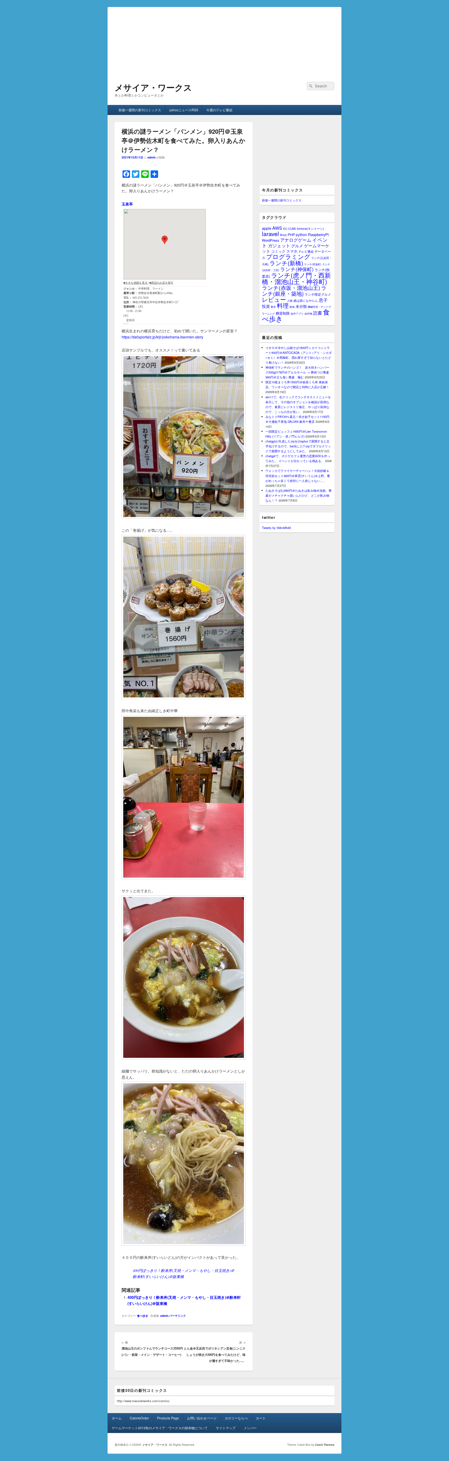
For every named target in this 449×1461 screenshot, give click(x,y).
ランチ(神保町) (297, 269)
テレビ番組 (306, 251)
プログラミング (288, 256)
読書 (317, 312)
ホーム (117, 1418)
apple (266, 228)
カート (261, 1418)
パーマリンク (177, 1316)
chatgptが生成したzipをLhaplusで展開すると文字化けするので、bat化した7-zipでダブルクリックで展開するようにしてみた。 (298, 446)
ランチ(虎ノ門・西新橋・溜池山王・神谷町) (296, 278)
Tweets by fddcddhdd (276, 527)
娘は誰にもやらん (305, 300)
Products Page (168, 1418)
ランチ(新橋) (286, 262)
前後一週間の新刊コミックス (140, 110)
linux (283, 234)
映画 (292, 307)
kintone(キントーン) (310, 228)
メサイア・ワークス (153, 87)
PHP (291, 234)
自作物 (308, 313)
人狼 (290, 300)
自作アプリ (297, 313)
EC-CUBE (289, 228)
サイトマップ (225, 1427)
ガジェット (279, 245)
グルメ (297, 245)
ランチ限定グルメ (318, 294)
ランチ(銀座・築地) (294, 290)
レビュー (274, 299)
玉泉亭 (127, 204)
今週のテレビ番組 (219, 110)
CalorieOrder (139, 1418)
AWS (277, 228)
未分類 (301, 306)
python (301, 234)
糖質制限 (283, 313)
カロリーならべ (236, 1418)
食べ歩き (142, 1316)
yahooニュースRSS (183, 110)
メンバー (250, 1427)
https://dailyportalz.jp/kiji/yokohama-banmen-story (162, 337)
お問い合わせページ (202, 1418)
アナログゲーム (295, 240)
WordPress (270, 240)
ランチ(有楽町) (312, 264)
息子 (323, 300)
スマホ (291, 251)
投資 (266, 306)
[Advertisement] (224, 39)
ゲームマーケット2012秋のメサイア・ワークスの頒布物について (160, 1427)
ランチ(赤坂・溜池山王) (291, 287)
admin (151, 157)
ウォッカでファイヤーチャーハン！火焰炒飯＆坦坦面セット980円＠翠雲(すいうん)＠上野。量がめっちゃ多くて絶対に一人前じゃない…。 (297, 475)
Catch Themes (324, 1445)
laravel (270, 233)
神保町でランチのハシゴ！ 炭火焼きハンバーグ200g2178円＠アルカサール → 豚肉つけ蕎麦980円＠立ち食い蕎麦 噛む (297, 372)
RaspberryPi (318, 234)
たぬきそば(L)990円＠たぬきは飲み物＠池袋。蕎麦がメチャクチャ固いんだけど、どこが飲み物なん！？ (298, 495)
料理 (283, 305)
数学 (273, 307)
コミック (278, 251)
